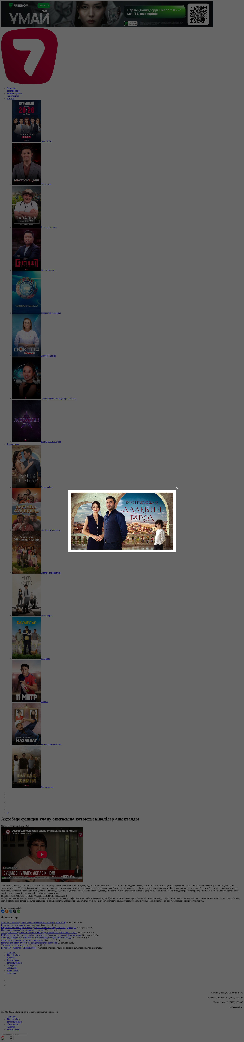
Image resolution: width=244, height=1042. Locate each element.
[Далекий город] (122, 521)
